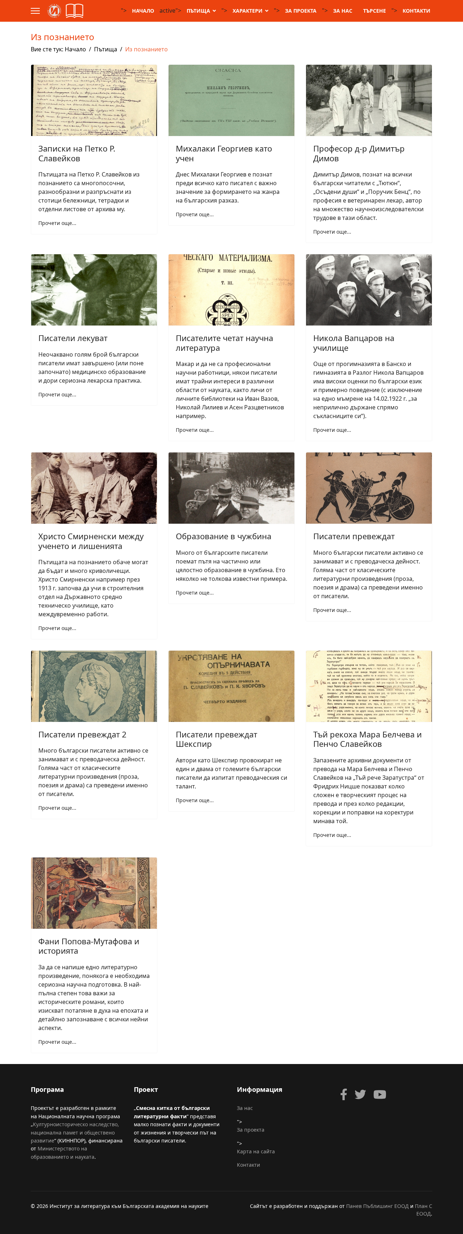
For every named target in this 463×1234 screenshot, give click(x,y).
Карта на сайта (256, 1151)
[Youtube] (379, 1094)
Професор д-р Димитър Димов (359, 153)
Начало (143, 10)
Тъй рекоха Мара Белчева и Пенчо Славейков (367, 739)
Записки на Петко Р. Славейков (76, 153)
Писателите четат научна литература (224, 342)
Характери (248, 10)
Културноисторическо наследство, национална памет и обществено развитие (75, 1132)
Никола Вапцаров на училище (353, 342)
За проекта (301, 10)
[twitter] (360, 1094)
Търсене (374, 10)
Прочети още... (57, 223)
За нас (342, 10)
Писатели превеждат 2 (82, 734)
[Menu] (35, 11)
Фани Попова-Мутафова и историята (88, 946)
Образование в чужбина (223, 536)
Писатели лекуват (72, 337)
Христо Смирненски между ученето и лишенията (91, 541)
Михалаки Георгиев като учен (224, 153)
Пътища (198, 10)
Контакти (416, 10)
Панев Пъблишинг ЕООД (377, 1206)
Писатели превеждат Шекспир (216, 739)
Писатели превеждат (354, 536)
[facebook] (343, 1094)
